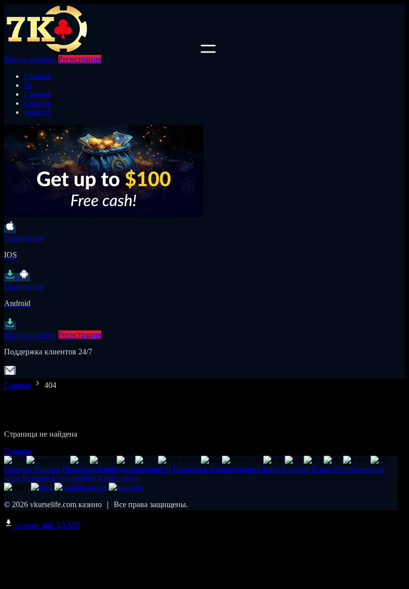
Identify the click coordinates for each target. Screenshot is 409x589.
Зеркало (37, 112)
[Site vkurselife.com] (101, 50)
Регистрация (79, 59)
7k (28, 85)
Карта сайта (118, 478)
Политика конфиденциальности (116, 469)
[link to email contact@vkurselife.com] (10, 373)
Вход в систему (30, 59)
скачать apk (46, 525)
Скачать (37, 103)
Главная (37, 76)
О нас (321, 469)
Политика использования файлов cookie (241, 469)
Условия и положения (58, 478)
